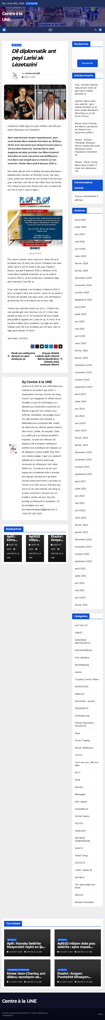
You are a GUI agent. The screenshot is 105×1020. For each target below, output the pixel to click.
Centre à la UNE (32, 73)
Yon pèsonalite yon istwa (85, 886)
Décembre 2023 (83, 452)
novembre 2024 (83, 372)
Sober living (81, 855)
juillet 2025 (80, 314)
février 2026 (81, 263)
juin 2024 (80, 408)
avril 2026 (80, 248)
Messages (80, 794)
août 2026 (80, 219)
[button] (95, 29)
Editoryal (79, 693)
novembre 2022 (83, 546)
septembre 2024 (83, 387)
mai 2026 (80, 241)
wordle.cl (80, 877)
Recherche (81, 44)
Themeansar (7, 1015)
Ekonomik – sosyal (85, 701)
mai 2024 (80, 416)
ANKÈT (79, 632)
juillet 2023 (80, 488)
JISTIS (78, 755)
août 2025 (80, 307)
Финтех (79, 894)
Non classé (81, 801)
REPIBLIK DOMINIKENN (82, 839)
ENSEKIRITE (81, 708)
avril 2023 (80, 510)
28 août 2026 (66, 952)
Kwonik (79, 787)
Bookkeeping (82, 664)
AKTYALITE (16, 45)
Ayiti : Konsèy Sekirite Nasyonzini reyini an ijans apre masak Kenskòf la (27, 946)
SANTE (79, 848)
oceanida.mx (81, 808)
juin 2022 (79, 583)
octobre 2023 (82, 466)
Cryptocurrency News (87, 679)
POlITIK (79, 823)
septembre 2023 (83, 474)
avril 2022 (80, 597)
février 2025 (81, 350)
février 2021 (81, 605)
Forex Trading (82, 740)
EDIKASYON (81, 686)
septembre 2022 (83, 561)
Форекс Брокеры (84, 902)
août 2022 (80, 568)
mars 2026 (80, 256)
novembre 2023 (83, 459)
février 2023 (81, 525)
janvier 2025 (81, 357)
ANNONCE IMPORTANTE (82, 641)
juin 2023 (79, 496)
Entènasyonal (82, 715)
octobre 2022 (82, 554)
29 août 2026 (16, 952)
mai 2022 (79, 590)
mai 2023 (79, 503)
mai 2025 (79, 328)
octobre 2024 (82, 379)
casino (78, 672)
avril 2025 (80, 336)
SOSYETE (80, 862)
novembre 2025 (83, 285)
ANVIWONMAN (83, 650)
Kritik (77, 779)
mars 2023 (80, 517)
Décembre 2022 (83, 539)
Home (100, 1014)
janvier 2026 (81, 270)
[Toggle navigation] (50, 30)
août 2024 (80, 394)
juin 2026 (80, 234)
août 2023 (80, 481)
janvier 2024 (81, 445)
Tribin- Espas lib (83, 870)
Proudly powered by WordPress (16, 1013)
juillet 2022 (80, 575)
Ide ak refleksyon (84, 747)
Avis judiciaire (82, 657)
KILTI (77, 772)
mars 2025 (80, 343)
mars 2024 (80, 430)
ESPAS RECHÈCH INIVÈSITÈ (84, 724)
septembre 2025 (83, 299)
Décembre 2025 (83, 278)
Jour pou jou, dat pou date (86, 764)
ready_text (80, 830)
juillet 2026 (80, 227)
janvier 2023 (81, 532)
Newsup (41, 1013)
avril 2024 (80, 423)
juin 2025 (79, 321)
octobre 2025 (82, 292)
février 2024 (81, 437)
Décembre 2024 (83, 365)
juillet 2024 (80, 401)
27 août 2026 (16, 982)
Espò (77, 733)
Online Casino (82, 816)
